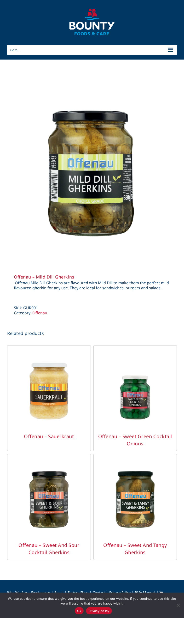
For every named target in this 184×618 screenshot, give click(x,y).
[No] (178, 605)
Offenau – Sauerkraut (49, 436)
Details (48, 392)
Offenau (39, 312)
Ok (79, 611)
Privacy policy (98, 611)
